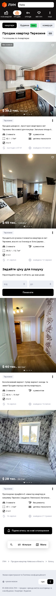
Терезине (8, 120)
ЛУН (4, 561)
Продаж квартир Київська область (27, 561)
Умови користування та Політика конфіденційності (24, 575)
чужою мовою (11, 581)
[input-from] (14, 284)
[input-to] (41, 284)
